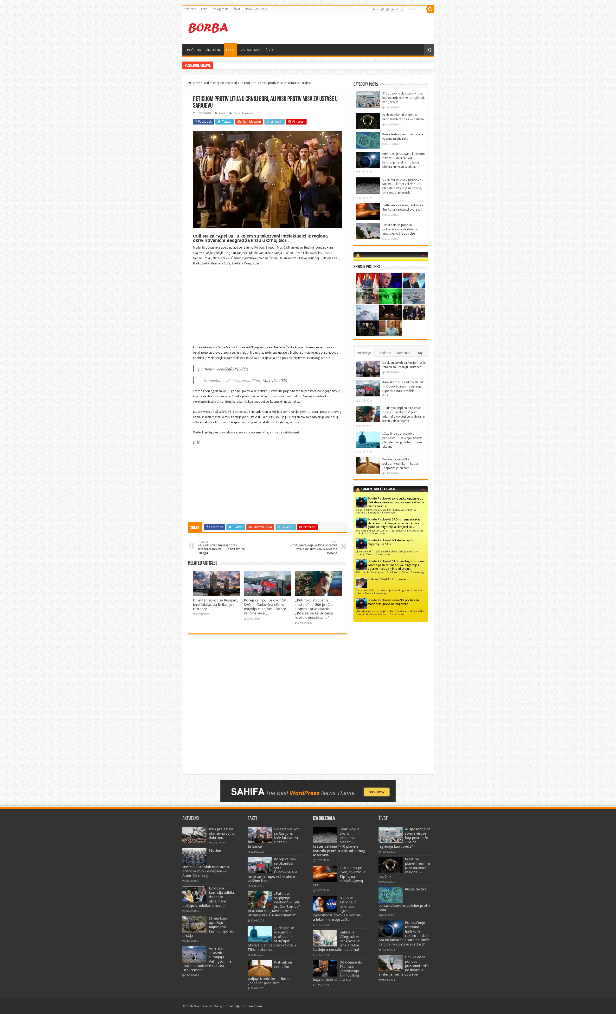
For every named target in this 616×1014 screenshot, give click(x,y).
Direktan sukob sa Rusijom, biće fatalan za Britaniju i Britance (215, 604)
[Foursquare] (396, 9)
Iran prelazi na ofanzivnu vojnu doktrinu (222, 833)
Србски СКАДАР (379, 579)
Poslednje (364, 353)
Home (195, 83)
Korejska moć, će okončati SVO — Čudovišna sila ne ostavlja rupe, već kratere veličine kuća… (266, 606)
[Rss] (374, 9)
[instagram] (401, 9)
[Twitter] (382, 9)
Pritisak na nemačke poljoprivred (236, 65)
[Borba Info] (209, 27)
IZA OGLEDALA (250, 50)
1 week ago (388, 512)
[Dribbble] (392, 9)
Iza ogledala (220, 9)
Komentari (404, 353)
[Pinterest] (387, 9)
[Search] (430, 9)
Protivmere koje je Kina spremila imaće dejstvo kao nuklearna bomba (313, 547)
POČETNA (194, 50)
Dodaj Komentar (244, 113)
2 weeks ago (377, 533)
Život (236, 9)
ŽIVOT (270, 50)
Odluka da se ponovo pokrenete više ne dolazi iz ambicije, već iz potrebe (400, 229)
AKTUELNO (213, 50)
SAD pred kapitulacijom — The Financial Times (382, 572)
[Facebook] (378, 9)
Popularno (384, 353)
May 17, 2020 (275, 380)
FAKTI (230, 50)
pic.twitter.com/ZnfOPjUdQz (223, 369)
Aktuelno (190, 9)
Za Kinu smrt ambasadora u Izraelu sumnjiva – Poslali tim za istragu (221, 547)
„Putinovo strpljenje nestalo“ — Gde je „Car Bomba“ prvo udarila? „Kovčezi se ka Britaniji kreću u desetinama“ (314, 609)
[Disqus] (267, 708)
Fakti (204, 9)
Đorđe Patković (379, 498)
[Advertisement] (342, 28)
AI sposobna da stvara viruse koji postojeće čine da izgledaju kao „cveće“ (403, 98)
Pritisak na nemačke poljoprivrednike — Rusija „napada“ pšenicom (400, 463)
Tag (420, 353)
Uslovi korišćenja (256, 9)
